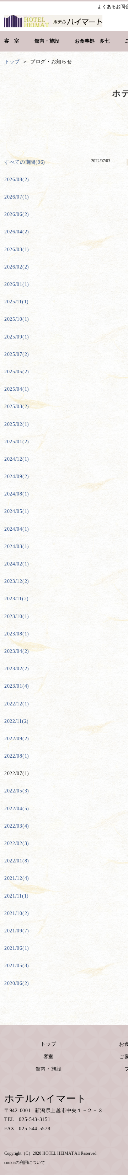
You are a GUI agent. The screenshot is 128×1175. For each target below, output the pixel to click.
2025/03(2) (16, 406)
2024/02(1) (16, 564)
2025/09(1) (16, 337)
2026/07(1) (16, 197)
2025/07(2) (16, 354)
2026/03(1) (16, 249)
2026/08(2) (16, 179)
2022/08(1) (16, 756)
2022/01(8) (16, 860)
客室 (48, 1056)
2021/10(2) (16, 913)
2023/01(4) (16, 686)
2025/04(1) (16, 389)
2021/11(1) (16, 896)
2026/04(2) (16, 231)
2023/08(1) (16, 634)
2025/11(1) (16, 301)
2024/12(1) (16, 459)
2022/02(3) (16, 843)
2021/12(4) (16, 878)
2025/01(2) (16, 441)
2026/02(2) (16, 267)
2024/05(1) (16, 511)
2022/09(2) (16, 738)
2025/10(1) (16, 319)
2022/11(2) (16, 721)
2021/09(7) (16, 930)
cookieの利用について (24, 1162)
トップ (48, 1044)
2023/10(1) (16, 616)
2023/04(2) (16, 651)
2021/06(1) (16, 948)
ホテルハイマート (45, 1098)
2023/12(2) (16, 581)
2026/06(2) (16, 214)
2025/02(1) (16, 424)
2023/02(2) (16, 668)
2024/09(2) (16, 476)
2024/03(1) (16, 546)
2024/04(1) (16, 529)
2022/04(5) (16, 808)
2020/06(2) (16, 983)
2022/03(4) (16, 826)
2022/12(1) (16, 703)
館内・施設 (49, 1069)
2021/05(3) (16, 965)
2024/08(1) (16, 494)
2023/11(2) (16, 598)
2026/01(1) (16, 284)
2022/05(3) (16, 791)
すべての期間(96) (24, 162)
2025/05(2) (16, 371)
